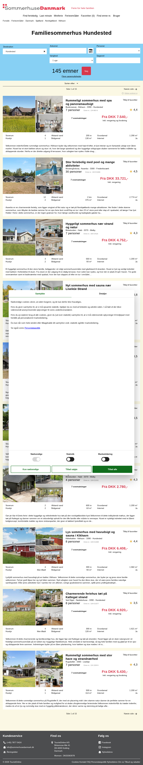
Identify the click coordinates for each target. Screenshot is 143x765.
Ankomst (54, 46)
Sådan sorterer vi (130, 93)
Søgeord (100, 56)
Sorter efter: (70, 83)
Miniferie (58, 15)
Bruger (116, 15)
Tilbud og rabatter (132, 762)
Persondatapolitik (98, 762)
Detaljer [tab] (103, 293)
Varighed (54, 56)
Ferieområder (72, 15)
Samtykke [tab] (40, 293)
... (90, 51)
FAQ (89, 762)
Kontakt (82, 762)
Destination (8, 47)
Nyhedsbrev (112, 762)
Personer (101, 46)
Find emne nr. (104, 15)
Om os (121, 762)
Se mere (71, 119)
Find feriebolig (30, 15)
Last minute (46, 15)
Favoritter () (88, 15)
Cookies (75, 762)
